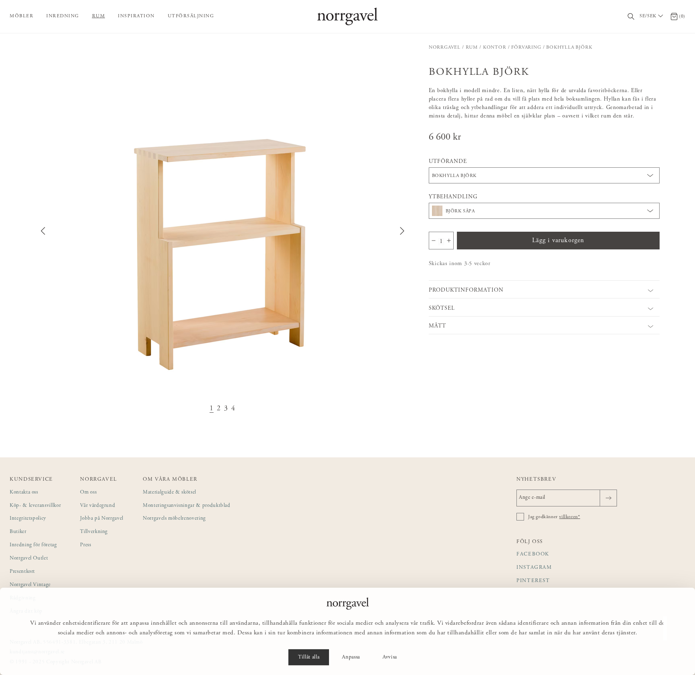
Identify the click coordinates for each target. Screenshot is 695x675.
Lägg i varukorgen (558, 240)
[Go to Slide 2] (219, 409)
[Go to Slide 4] (233, 409)
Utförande (448, 162)
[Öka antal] (448, 240)
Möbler (21, 16)
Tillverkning (94, 532)
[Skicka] (608, 498)
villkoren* (569, 516)
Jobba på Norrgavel (101, 518)
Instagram (534, 567)
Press (85, 545)
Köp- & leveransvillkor (35, 505)
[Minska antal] (433, 240)
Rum (98, 16)
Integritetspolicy (28, 518)
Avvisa (389, 657)
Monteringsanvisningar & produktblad (186, 505)
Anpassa (351, 657)
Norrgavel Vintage (30, 585)
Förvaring (526, 47)
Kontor (494, 47)
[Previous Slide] (43, 231)
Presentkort (22, 571)
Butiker (18, 532)
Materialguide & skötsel (169, 492)
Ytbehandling (453, 197)
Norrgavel (445, 47)
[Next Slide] (402, 231)
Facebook (532, 554)
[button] (222, 231)
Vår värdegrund (97, 505)
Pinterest (533, 581)
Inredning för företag (33, 545)
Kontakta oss (24, 492)
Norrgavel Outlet (29, 558)
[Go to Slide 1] (211, 409)
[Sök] (631, 16)
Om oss (88, 492)
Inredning (62, 16)
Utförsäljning (191, 16)
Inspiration (136, 16)
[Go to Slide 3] (226, 409)
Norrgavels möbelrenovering (174, 518)
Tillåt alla (308, 657)
